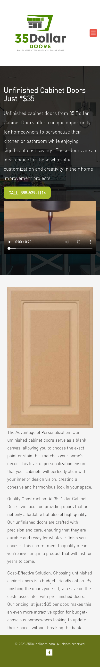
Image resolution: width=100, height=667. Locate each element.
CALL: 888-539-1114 (27, 192)
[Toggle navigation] (93, 33)
